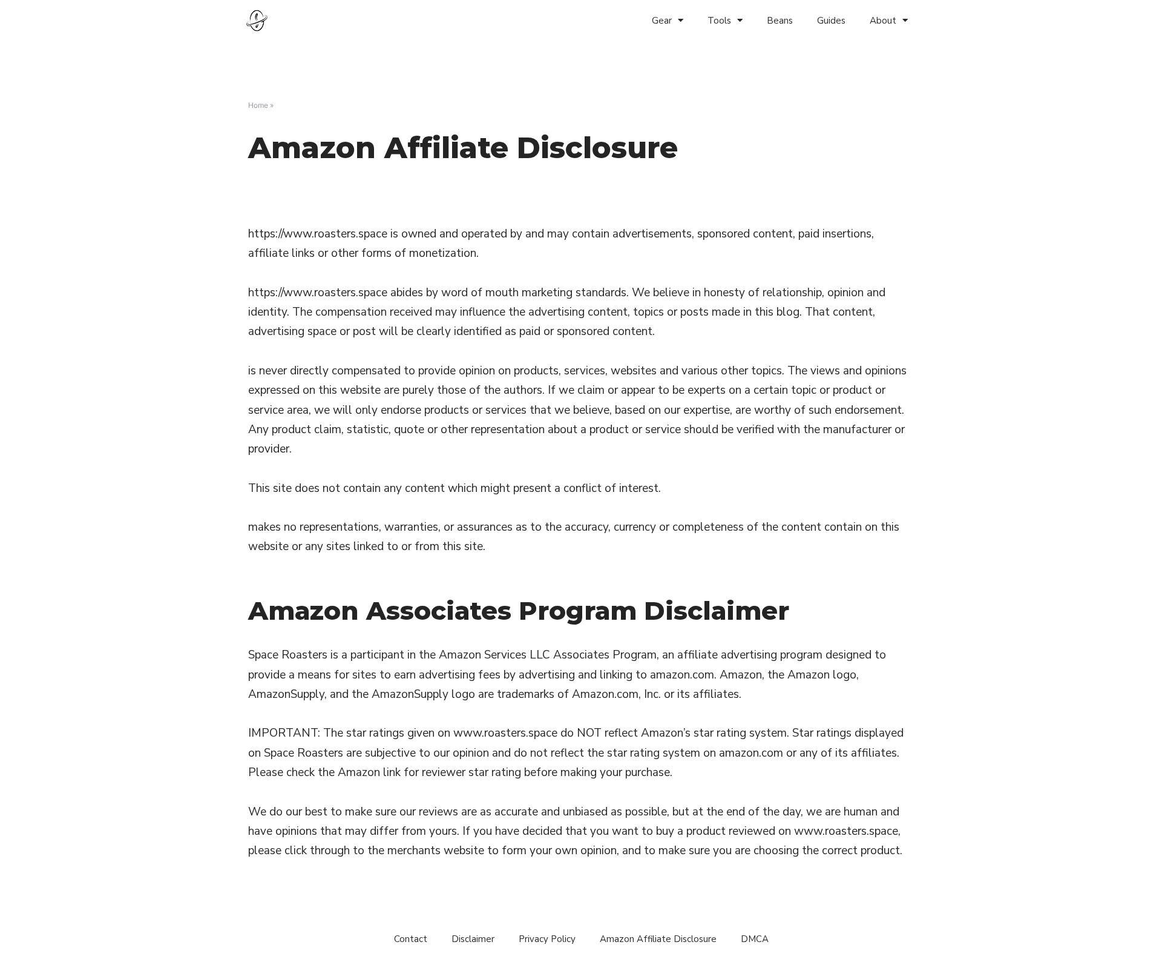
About (883, 21)
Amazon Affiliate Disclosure (658, 939)
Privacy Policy (547, 939)
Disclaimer (472, 939)
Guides (831, 21)
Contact (410, 939)
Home (258, 105)
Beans (780, 21)
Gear (662, 21)
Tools (719, 21)
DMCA (755, 939)
